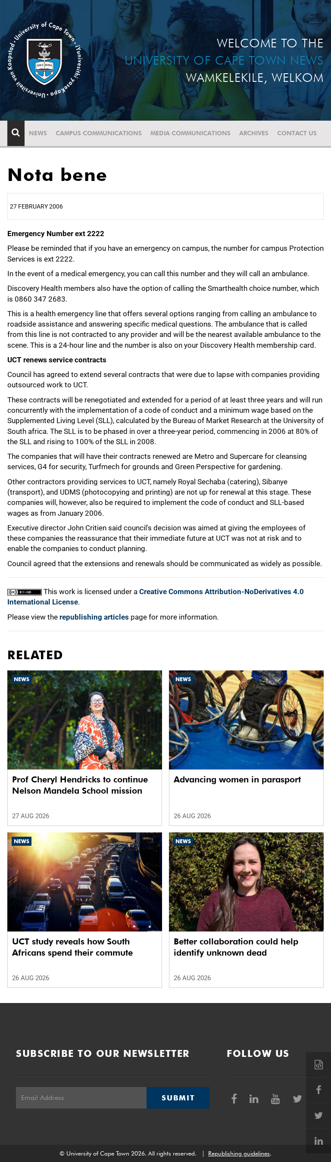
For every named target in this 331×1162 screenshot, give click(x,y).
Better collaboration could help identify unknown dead (236, 947)
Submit (178, 1097)
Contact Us (297, 133)
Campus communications (99, 133)
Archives (254, 133)
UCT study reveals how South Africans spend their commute (72, 947)
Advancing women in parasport (237, 779)
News (38, 133)
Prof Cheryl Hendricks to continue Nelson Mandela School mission (80, 785)
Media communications (190, 133)
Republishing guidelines (239, 1153)
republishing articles (94, 617)
